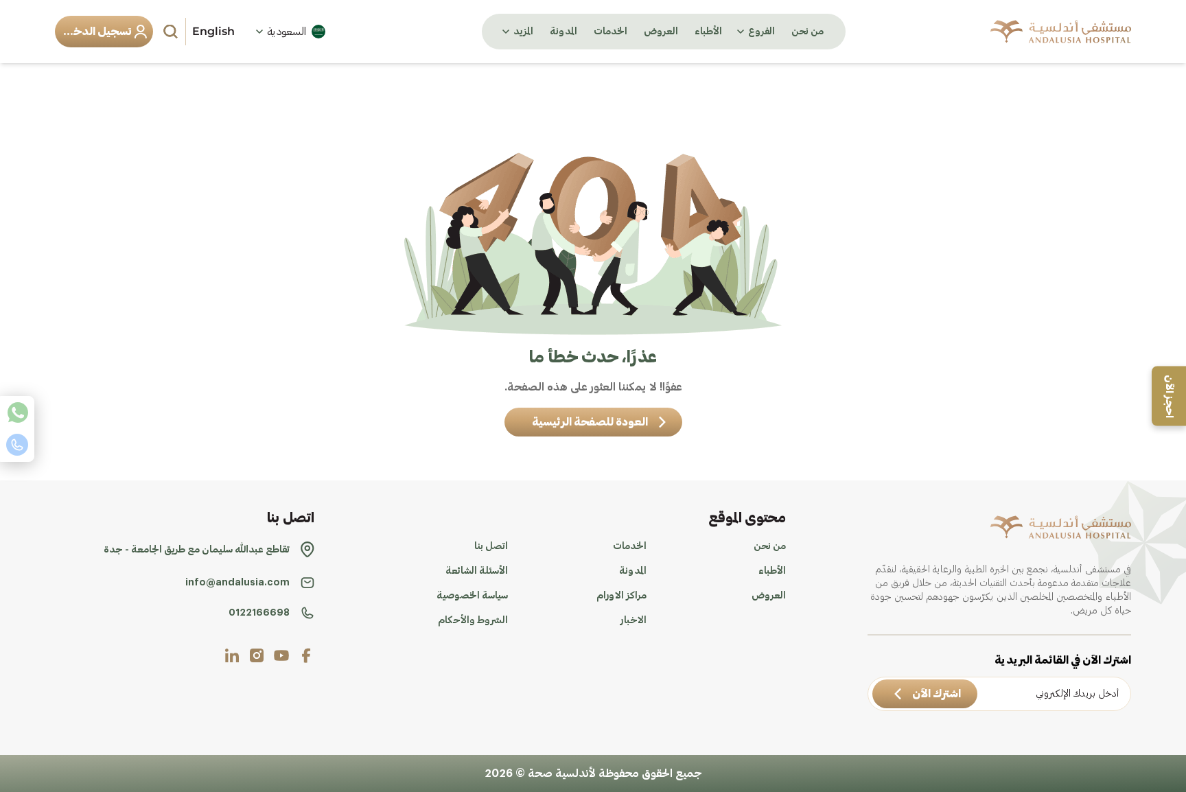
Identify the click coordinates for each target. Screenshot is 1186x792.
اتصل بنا (491, 546)
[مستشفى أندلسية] (1060, 31)
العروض (661, 31)
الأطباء (708, 31)
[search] (172, 31)
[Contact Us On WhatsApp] (17, 412)
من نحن (807, 31)
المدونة (563, 31)
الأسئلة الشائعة (476, 571)
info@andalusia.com (237, 582)
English (213, 31)
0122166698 (259, 613)
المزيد (523, 31)
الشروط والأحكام (473, 620)
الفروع (761, 31)
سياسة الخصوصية (472, 596)
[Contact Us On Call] (17, 445)
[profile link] (306, 655)
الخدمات (610, 31)
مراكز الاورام (621, 596)
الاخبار (633, 620)
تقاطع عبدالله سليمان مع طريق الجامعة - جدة (197, 550)
